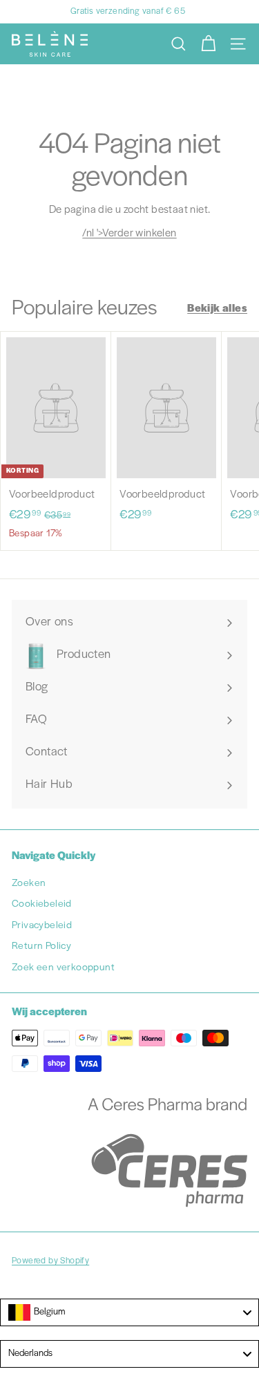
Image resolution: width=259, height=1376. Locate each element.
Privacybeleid (42, 926)
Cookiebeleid (42, 904)
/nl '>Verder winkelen (129, 233)
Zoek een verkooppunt (63, 968)
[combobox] (129, 1312)
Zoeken (29, 883)
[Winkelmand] (208, 43)
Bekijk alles (217, 308)
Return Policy (41, 946)
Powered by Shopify (50, 1260)
